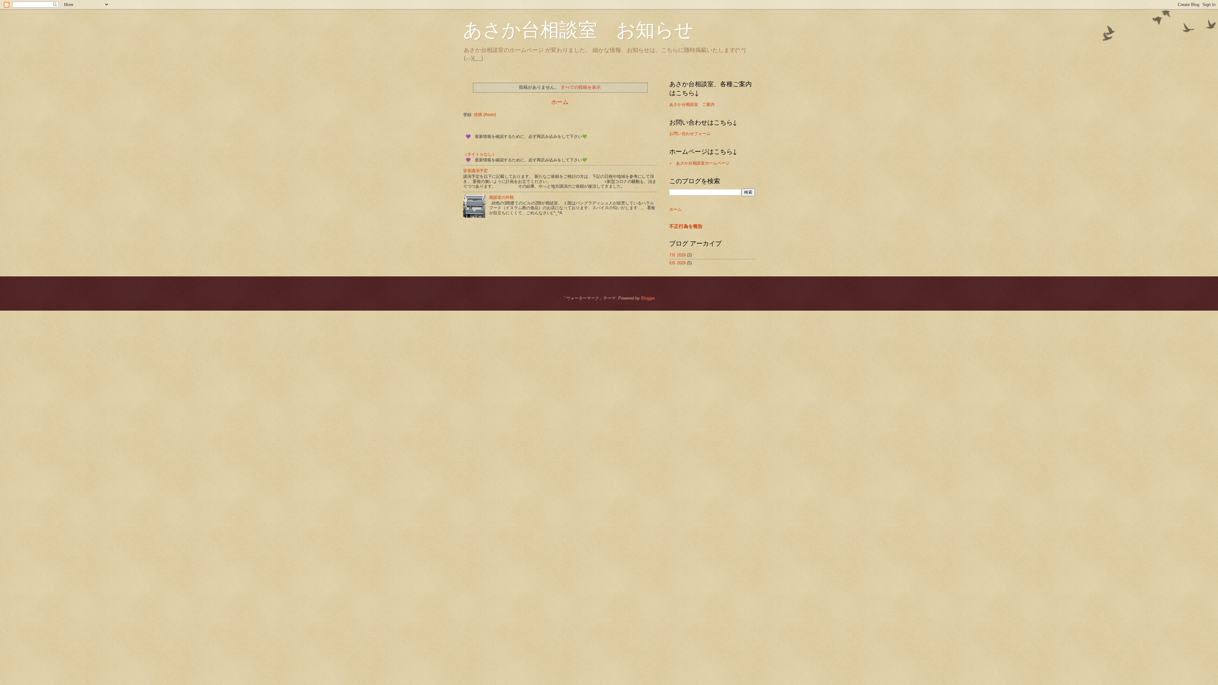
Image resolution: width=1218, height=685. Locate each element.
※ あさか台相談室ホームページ (699, 163)
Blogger (648, 298)
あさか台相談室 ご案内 (692, 104)
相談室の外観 (501, 197)
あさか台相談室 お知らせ (578, 29)
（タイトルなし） (479, 154)
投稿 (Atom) (485, 114)
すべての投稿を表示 (581, 87)
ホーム (559, 102)
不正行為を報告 (686, 226)
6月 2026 (677, 263)
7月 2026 (677, 255)
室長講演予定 (475, 170)
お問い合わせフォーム (689, 133)
